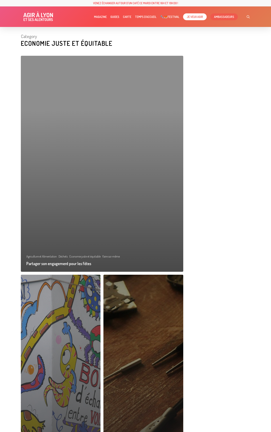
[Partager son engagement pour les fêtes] (102, 164)
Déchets (63, 256)
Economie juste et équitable (85, 256)
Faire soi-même (111, 256)
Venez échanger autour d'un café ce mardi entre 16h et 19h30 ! (135, 3)
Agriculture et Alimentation (41, 256)
